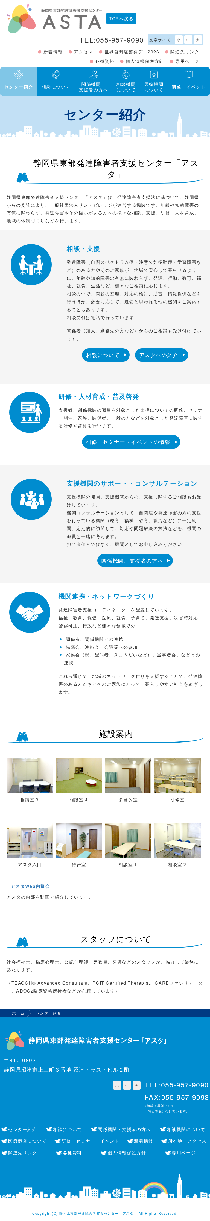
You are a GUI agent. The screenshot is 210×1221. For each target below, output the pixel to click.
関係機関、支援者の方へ (132, 560)
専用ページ (187, 61)
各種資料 (104, 61)
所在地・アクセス (187, 1141)
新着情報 (53, 52)
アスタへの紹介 (159, 354)
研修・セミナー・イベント (90, 1141)
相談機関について (186, 1129)
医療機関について (27, 1141)
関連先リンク (184, 52)
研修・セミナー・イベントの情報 (128, 441)
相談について (103, 354)
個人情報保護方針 (145, 61)
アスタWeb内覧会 (30, 886)
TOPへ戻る (121, 18)
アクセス (83, 52)
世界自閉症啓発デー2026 (131, 52)
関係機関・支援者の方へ (124, 1129)
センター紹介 (22, 1129)
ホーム (18, 1013)
